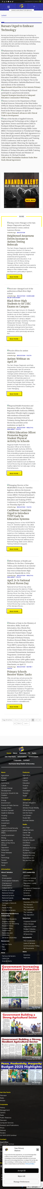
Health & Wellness (7, 813)
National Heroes (7, 893)
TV (29, 753)
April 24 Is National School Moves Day (18, 582)
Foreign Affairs (6, 808)
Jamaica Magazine (29, 803)
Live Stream (27, 815)
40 (15, 723)
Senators (27, 893)
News (15, 753)
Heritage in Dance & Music (9, 904)
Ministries (27, 955)
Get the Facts (10, 757)
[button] (38, 1150)
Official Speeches (29, 810)
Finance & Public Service (9, 805)
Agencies (27, 957)
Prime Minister (29, 881)
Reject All (21, 1176)
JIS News (26, 805)
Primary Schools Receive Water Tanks (19, 673)
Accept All (21, 1171)
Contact (26, 760)
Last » (26, 723)
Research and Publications (9, 1125)
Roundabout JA (28, 858)
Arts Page (26, 827)
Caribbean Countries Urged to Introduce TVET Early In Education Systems (19, 515)
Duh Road (26, 835)
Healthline (26, 845)
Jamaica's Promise (29, 848)
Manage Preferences (21, 1182)
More (3, 953)
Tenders (3, 1133)
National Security (7, 840)
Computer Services (6, 1123)
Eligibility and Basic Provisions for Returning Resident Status (10, 924)
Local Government (7, 835)
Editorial (3, 1130)
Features (22, 753)
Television (3, 1095)
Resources (5, 941)
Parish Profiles (7, 908)
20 (36, 720)
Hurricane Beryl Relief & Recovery (21, 764)
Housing (4, 815)
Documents (27, 937)
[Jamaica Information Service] (22, 6)
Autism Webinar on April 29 (18, 360)
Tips (3, 947)
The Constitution (29, 941)
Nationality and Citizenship (7, 934)
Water (29, 667)
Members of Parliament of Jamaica (32, 889)
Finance (25, 785)
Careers (2, 1113)
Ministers (27, 886)
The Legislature (29, 910)
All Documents (29, 948)
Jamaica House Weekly (31, 808)
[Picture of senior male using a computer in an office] (21, 20)
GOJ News (26, 843)
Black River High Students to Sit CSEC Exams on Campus (19, 303)
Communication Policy (31, 946)
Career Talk (26, 833)
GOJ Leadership (29, 872)
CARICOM (5, 958)
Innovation (26, 791)
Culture (3, 785)
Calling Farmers (28, 830)
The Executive (28, 907)
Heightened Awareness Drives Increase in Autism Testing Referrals (20, 240)
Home (9, 753)
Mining (3, 838)
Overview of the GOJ (31, 902)
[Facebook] (1, 1166)
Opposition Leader (30, 883)
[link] (2, 2)
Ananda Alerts (7, 961)
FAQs (4, 949)
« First (16, 720)
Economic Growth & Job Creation (9, 794)
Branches (26, 899)
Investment (5, 823)
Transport (4, 863)
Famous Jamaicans (8, 910)
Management (5, 1110)
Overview (27, 876)
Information (22, 757)
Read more (14, 277)
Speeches (26, 918)
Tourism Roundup (29, 853)
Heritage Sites (7, 900)
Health (25, 788)
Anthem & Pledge (8, 890)
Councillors (27, 895)
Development (6, 791)
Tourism (4, 860)
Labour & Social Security (9, 828)
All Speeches (28, 934)
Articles (2, 1100)
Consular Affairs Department (7, 929)
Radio (34, 753)
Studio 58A (26, 818)
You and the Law (28, 860)
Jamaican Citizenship (9, 938)
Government (33, 757)
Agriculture (5, 775)
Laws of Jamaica (29, 943)
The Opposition (29, 915)
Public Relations (5, 1118)
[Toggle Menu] (9, 7)
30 (39, 720)
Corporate (17, 760)
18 (29, 720)
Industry (4, 818)
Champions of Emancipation (7, 884)
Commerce (5, 783)
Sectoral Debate (28, 820)
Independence (7, 888)
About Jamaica (6, 872)
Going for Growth (29, 840)
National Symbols (8, 895)
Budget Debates (29, 929)
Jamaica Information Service (21, 10)
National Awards (7, 898)
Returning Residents (9, 919)
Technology (5, 858)
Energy (3, 800)
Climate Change (6, 788)
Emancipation (7, 878)
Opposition (5, 847)
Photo (2, 1128)
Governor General (7, 810)
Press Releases (6, 853)
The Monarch (28, 905)
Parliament (5, 850)
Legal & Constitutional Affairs (9, 832)
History (4, 876)
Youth (29, 355)
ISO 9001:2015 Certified (8, 1135)
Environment (5, 803)
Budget (4, 778)
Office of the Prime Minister (8, 844)
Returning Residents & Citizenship (9, 915)
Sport (3, 855)
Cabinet (4, 780)
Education (21, 232)
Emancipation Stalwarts (10, 881)
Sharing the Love (29, 855)
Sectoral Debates (30, 931)
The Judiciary (28, 912)
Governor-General (30, 878)
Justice (3, 826)
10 (26, 720)
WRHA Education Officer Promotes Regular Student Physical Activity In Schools (21, 437)
